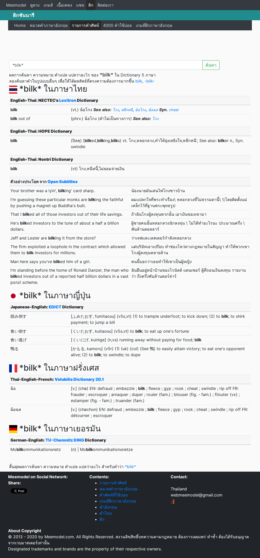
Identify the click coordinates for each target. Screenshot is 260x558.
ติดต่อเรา (105, 5)
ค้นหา (211, 65)
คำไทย (106, 513)
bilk (138, 81)
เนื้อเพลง (64, 5)
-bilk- (149, 81)
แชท (80, 5)
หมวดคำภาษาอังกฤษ (49, 25)
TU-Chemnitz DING (64, 440)
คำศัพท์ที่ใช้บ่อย (114, 494)
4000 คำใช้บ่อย (117, 25)
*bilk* (130, 466)
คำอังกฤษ (108, 507)
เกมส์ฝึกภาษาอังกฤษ (154, 25)
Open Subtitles (62, 181)
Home (20, 25)
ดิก (90, 5)
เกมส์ (48, 5)
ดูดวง (35, 5)
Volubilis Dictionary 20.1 (79, 379)
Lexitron (67, 100)
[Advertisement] (130, 44)
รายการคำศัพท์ (85, 25)
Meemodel (16, 5)
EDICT (55, 306)
